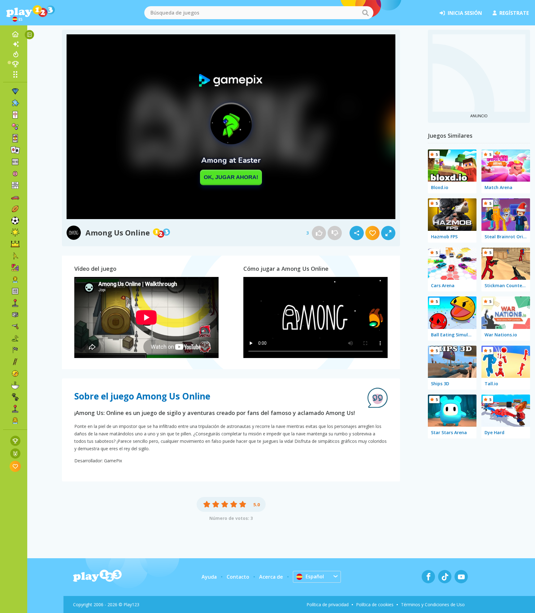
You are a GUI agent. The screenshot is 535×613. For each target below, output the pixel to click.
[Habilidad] (15, 362)
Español (315, 576)
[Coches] (15, 197)
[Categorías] (15, 74)
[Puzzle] (15, 103)
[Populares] (15, 54)
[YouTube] (461, 576)
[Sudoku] (15, 185)
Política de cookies (375, 604)
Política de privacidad (328, 604)
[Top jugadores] (15, 64)
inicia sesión (465, 13)
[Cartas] (15, 138)
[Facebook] (428, 576)
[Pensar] (15, 173)
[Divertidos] (15, 232)
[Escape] (15, 256)
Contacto (238, 576)
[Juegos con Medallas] (15, 453)
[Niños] (15, 279)
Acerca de (271, 576)
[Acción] (15, 326)
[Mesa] (15, 315)
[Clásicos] (15, 338)
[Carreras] (15, 350)
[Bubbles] (15, 126)
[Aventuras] (15, 373)
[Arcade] (15, 303)
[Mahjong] (15, 115)
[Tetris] (15, 268)
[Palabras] (15, 291)
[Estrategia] (15, 244)
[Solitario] (15, 150)
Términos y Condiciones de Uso (433, 604)
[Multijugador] (15, 409)
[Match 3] (15, 91)
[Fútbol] (15, 221)
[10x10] (15, 162)
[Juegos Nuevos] (15, 44)
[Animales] (15, 397)
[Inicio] (15, 34)
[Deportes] (15, 209)
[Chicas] (15, 420)
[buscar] (365, 12)
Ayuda (209, 576)
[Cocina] (15, 385)
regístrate (514, 13)
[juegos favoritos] (15, 466)
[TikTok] (444, 576)
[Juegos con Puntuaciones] (15, 441)
